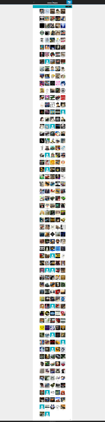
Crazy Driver (42, 57)
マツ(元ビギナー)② (63, 21)
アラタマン (47, 409)
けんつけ (58, 215)
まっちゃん (57, 366)
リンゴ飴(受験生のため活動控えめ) (57, 187)
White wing (47, 359)
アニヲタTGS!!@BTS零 (58, 331)
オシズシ (42, 93)
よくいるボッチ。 (52, 100)
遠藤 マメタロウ (47, 222)
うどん (47, 323)
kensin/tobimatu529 (47, 28)
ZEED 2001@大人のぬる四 (63, 122)
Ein (52, 294)
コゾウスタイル (58, 352)
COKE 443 (63, 100)
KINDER (52, 388)
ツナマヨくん (63, 179)
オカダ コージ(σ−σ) (42, 402)
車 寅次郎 (63, 323)
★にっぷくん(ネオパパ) (47, 259)
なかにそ (52, 71)
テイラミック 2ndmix (42, 352)
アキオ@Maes (58, 388)
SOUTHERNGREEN (63, 222)
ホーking (58, 395)
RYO (47, 244)
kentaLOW (52, 165)
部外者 (52, 129)
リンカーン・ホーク (52, 316)
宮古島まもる (57, 323)
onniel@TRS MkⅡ (47, 330)
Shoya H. (63, 107)
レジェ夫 (58, 359)
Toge (63, 64)
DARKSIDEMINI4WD (63, 93)
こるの (42, 107)
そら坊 (52, 352)
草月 (52, 143)
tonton (52, 179)
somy (63, 402)
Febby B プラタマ (52, 222)
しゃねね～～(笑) (42, 316)
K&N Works (63, 280)
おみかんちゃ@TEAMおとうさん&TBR (42, 346)
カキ (57, 35)
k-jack (48, 57)
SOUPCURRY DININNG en (58, 295)
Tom (47, 201)
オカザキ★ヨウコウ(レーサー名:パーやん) (42, 223)
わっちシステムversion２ (58, 21)
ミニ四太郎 (52, 14)
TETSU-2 (47, 71)
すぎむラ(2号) (52, 359)
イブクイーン (52, 258)
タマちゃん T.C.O (63, 395)
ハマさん (63, 215)
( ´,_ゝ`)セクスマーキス (47, 251)
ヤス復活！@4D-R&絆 (63, 187)
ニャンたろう (57, 71)
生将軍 (47, 35)
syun (63, 316)
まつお (47, 294)
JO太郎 (63, 14)
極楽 (42, 258)
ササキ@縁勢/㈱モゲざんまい (47, 237)
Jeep (42, 409)
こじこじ (58, 402)
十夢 (63, 359)
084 (57, 172)
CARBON (42, 14)
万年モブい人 (42, 237)
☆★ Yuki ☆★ (42, 244)
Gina (42, 172)
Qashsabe (63, 57)
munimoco (57, 208)
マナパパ (58, 165)
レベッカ (42, 366)
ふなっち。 (63, 366)
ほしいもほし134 (63, 35)
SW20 (52, 251)
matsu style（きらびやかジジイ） (42, 165)
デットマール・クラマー (52, 50)
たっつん (58, 143)
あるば (58, 136)
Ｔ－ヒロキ (42, 294)
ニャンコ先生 (63, 201)
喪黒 (52, 172)
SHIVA (63, 330)
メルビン (58, 316)
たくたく (63, 129)
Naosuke (63, 71)
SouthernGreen (58, 64)
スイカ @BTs (42, 287)
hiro (57, 50)
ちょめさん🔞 (52, 136)
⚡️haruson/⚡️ (63, 165)
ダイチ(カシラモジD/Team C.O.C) (57, 108)
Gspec (42, 359)
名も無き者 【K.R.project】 (42, 280)
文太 (63, 50)
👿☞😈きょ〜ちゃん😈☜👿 (42, 86)
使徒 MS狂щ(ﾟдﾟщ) (47, 129)
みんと (47, 21)
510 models (47, 402)
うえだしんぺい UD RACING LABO (63, 388)
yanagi (52, 28)
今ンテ (52, 93)
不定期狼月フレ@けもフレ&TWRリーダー (63, 353)
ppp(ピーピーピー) (52, 107)
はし (63, 294)
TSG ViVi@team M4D (58, 101)
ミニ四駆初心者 (58, 14)
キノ (47, 179)
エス (57, 201)
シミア (42, 136)
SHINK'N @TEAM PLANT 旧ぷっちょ (47, 316)
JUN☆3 (42, 395)
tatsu (42, 323)
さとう (42, 251)
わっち (52, 402)
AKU (52, 280)
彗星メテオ (47, 93)
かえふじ (58, 129)
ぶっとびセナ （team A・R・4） (63, 194)
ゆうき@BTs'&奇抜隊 (52, 374)
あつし (52, 64)
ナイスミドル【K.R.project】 (63, 208)
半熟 (52, 244)
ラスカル (58, 287)
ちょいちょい (52, 201)
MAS (42, 129)
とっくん (58, 409)
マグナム (52, 237)
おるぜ (63, 172)
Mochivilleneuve (47, 388)
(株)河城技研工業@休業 (42, 194)
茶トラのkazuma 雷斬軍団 (57, 43)
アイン (47, 50)
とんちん (47, 352)
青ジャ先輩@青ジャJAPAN (47, 208)
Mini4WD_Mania (47, 280)
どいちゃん (57, 28)
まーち (47, 215)
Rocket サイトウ (47, 107)
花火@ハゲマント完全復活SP (63, 29)
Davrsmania (52, 215)
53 (57, 251)
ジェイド (47, 100)
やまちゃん (42, 388)
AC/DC (42, 35)
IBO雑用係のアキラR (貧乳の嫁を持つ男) (42, 22)
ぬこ (52, 409)
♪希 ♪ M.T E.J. (53, 330)
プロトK (58, 258)
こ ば (47, 172)
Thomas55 (52, 21)
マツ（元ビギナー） (42, 100)
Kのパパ (53, 366)
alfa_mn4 (58, 93)
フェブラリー (52, 395)
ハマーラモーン (58, 244)
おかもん (47, 136)
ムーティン (47, 366)
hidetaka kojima (52, 35)
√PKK (42, 28)
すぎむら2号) (47, 165)
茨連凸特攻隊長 (42, 208)
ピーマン (47, 14)
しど (63, 143)
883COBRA (42, 50)
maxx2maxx (52, 57)
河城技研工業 (47, 143)
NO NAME (47, 64)
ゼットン (42, 143)
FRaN (63, 244)
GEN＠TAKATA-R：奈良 (63, 237)
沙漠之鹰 (52, 287)
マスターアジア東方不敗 (57, 180)
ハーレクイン (42, 330)
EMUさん (52, 208)
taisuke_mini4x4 (42, 201)
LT (57, 57)
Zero (57, 280)
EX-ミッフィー (52, 323)
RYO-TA (42, 71)
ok (47, 287)
